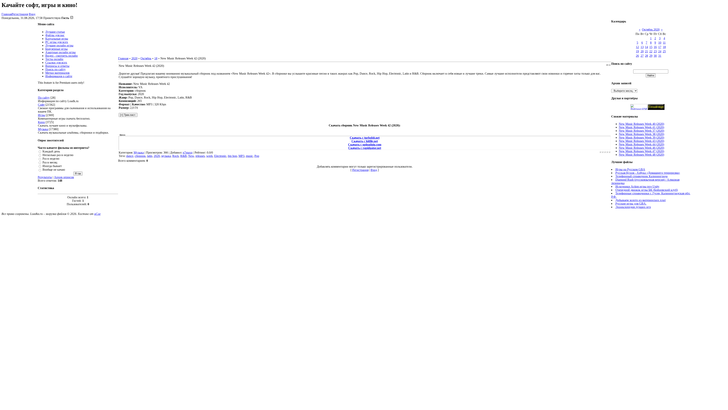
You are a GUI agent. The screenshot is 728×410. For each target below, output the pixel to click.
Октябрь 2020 (651, 29)
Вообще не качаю (53, 169)
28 (646, 55)
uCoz (97, 213)
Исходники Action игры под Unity (637, 186)
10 (659, 42)
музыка (166, 156)
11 (664, 42)
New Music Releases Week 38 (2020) (641, 134)
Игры (41, 115)
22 (650, 51)
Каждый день (51, 151)
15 (650, 47)
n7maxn (187, 152)
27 (642, 55)
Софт (41, 104)
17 (659, 47)
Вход (32, 14)
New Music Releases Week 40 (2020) (641, 123)
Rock (175, 156)
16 (655, 47)
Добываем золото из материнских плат (640, 200)
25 (664, 51)
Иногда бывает (52, 166)
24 (659, 51)
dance (129, 156)
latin (149, 156)
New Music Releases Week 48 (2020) (641, 154)
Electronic (220, 156)
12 (637, 47)
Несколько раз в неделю (57, 155)
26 (637, 55)
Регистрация (20, 14)
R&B (183, 156)
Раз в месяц (49, 162)
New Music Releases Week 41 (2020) (641, 127)
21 (646, 51)
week (209, 156)
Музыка (43, 129)
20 (642, 51)
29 (650, 55)
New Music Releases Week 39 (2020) (641, 137)
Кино (41, 122)
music (249, 156)
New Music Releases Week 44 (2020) (641, 144)
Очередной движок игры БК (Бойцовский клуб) (646, 190)
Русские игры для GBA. (630, 203)
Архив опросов (64, 177)
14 (646, 47)
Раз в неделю (50, 158)
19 (637, 51)
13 (642, 47)
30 (655, 55)
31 (659, 55)
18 (155, 58)
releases (200, 156)
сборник (140, 156)
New (191, 156)
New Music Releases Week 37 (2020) (641, 130)
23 (655, 51)
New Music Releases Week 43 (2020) (641, 141)
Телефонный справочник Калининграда (641, 176)
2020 (134, 58)
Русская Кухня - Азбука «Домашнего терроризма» (647, 172)
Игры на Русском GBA (630, 169)
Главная (7, 14)
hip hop (232, 156)
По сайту (44, 97)
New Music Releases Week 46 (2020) (641, 147)
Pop (256, 156)
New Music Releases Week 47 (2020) (641, 151)
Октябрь (145, 58)
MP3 (241, 156)
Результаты (45, 177)
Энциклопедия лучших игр (633, 207)
